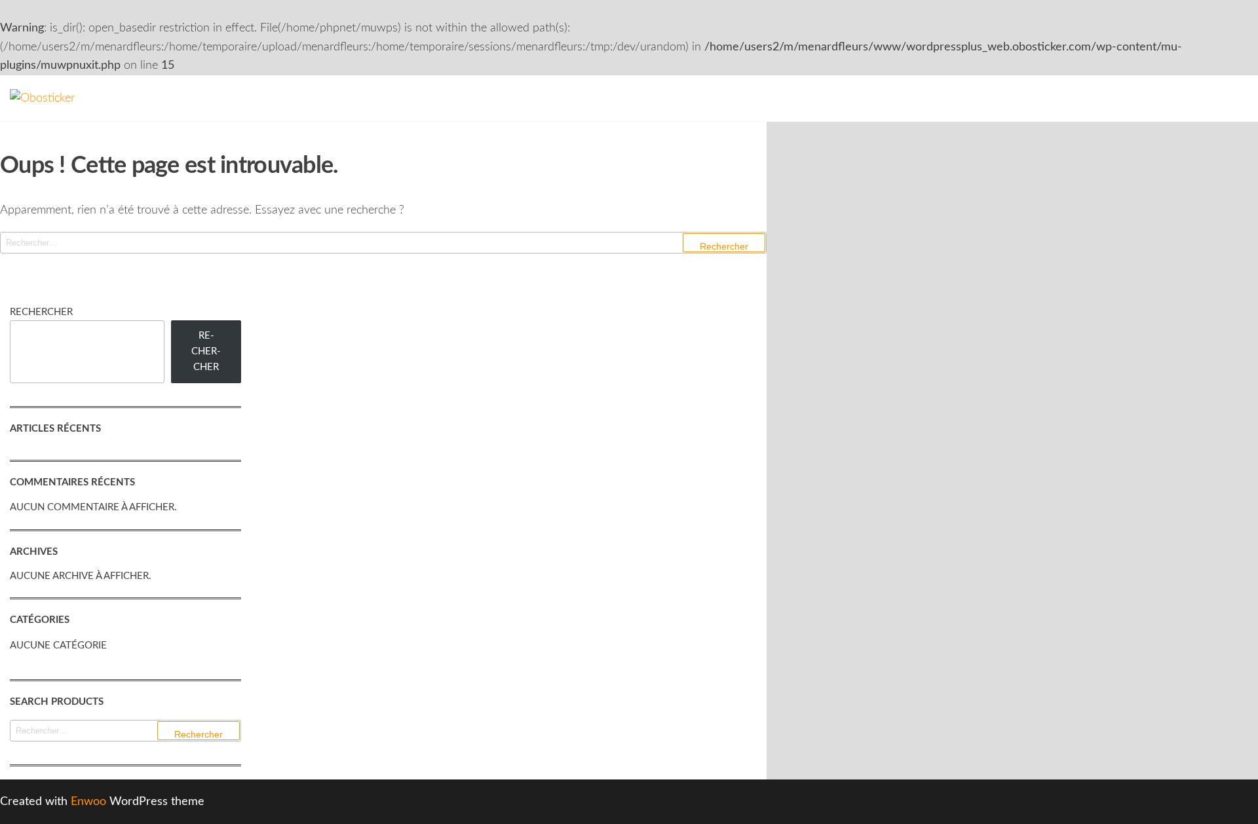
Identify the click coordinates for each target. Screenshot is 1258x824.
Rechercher (41, 312)
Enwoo (88, 802)
